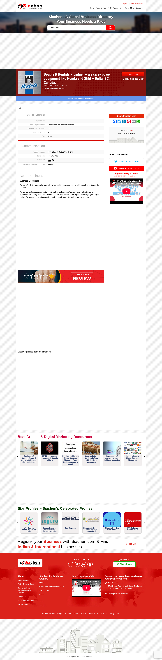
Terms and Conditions (26, 600)
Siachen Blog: (129, 8)
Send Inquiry (133, 74)
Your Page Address (37, 125)
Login (41, 582)
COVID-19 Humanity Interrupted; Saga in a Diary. (50, 458)
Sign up (131, 543)
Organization (40, 121)
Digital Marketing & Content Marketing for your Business (126, 175)
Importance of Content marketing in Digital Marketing (112, 458)
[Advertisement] (81, 51)
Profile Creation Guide (115, 8)
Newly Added (114, 614)
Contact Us (139, 8)
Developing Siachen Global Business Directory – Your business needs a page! (70, 460)
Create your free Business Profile (51, 586)
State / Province (38, 132)
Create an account (137, 3)
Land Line (41, 156)
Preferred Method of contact (34, 164)
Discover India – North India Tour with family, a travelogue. (91, 459)
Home (92, 8)
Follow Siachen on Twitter (128, 161)
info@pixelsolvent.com (118, 593)
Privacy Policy (23, 604)
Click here (129, 130)
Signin (125, 3)
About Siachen (101, 8)
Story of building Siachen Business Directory (24, 590)
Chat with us (125, 564)
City (43, 136)
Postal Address (39, 152)
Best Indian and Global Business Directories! (132, 458)
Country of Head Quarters (35, 128)
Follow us (41, 160)
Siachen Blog (44, 590)
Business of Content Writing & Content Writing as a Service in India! (28, 459)
